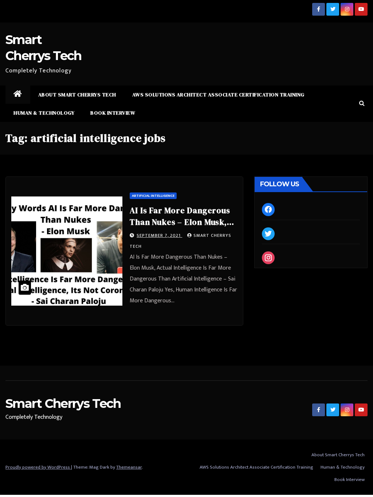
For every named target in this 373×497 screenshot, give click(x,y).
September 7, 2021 (159, 235)
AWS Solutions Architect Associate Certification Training (218, 94)
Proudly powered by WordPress (38, 467)
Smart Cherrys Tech (63, 403)
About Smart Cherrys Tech (77, 94)
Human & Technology (43, 112)
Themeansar (129, 467)
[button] (362, 103)
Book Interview (112, 112)
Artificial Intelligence (153, 196)
